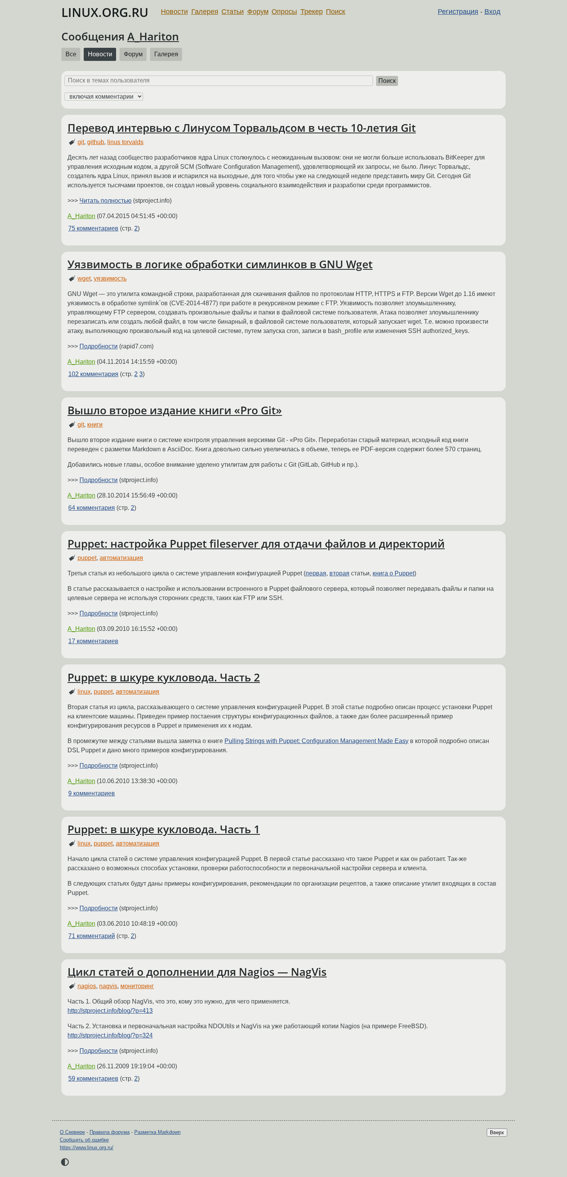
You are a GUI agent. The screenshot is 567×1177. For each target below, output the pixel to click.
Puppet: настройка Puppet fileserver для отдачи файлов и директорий (256, 543)
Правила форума (109, 1132)
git (81, 142)
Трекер (311, 11)
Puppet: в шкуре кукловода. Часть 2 (164, 677)
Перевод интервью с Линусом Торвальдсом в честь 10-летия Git (242, 127)
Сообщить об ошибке (84, 1140)
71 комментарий (91, 936)
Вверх (497, 1132)
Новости (174, 11)
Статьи (232, 11)
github (95, 142)
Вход (492, 11)
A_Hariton (153, 36)
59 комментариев (93, 1078)
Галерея (204, 11)
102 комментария (93, 374)
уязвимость (110, 278)
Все (71, 54)
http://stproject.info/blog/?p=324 (110, 1035)
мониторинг (137, 986)
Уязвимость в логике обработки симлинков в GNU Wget (220, 264)
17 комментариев (93, 641)
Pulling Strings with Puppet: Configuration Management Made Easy (316, 741)
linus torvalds (125, 142)
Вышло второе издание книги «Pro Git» (175, 410)
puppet (87, 558)
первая (315, 573)
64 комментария (91, 507)
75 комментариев (93, 228)
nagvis (108, 986)
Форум (257, 11)
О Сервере (72, 1132)
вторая (339, 573)
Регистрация (458, 11)
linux (84, 691)
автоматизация (121, 558)
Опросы (284, 11)
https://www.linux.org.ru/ (86, 1147)
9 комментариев (91, 793)
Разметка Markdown (157, 1132)
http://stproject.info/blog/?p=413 (110, 1010)
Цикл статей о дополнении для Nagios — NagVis (197, 971)
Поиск (335, 11)
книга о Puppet (393, 573)
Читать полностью (105, 200)
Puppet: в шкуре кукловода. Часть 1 (164, 829)
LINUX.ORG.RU (104, 12)
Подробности (98, 346)
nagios (87, 986)
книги (95, 424)
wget (84, 278)
